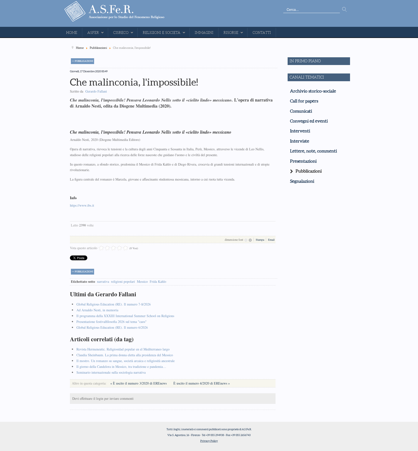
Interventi (300, 131)
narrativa (103, 281)
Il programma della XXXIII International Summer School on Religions (125, 315)
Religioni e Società (161, 33)
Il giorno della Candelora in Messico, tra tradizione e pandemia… (121, 366)
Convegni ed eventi (309, 121)
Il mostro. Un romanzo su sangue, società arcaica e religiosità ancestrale (125, 360)
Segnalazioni (302, 181)
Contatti (262, 33)
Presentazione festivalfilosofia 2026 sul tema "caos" (111, 321)
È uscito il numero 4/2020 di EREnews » (201, 383)
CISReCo (120, 33)
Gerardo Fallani (96, 91)
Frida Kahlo (158, 281)
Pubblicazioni (309, 171)
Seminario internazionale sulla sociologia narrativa (111, 372)
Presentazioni (303, 161)
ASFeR (93, 33)
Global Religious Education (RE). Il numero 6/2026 (112, 327)
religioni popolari (123, 281)
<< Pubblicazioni (82, 61)
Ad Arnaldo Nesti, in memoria (97, 310)
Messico (142, 281)
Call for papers (304, 101)
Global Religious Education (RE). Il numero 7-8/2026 (113, 304)
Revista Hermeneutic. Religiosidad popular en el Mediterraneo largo (123, 349)
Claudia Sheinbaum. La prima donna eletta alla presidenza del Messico (124, 355)
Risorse (231, 33)
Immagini (204, 33)
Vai (344, 9)
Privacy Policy (209, 440)
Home (71, 33)
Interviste (299, 141)
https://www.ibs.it (82, 205)
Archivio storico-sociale (313, 91)
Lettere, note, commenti (313, 151)
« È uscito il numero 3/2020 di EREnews (139, 383)
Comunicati (301, 111)
